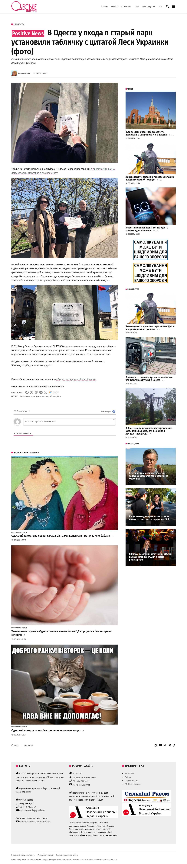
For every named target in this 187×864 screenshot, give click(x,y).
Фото (59, 396)
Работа (128, 777)
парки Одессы (36, 396)
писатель (45, 396)
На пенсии (130, 773)
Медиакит (77, 773)
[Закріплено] (173, 6)
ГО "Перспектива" (133, 784)
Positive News (25, 396)
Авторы (28, 745)
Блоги (137, 7)
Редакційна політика (45, 855)
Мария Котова (24, 73)
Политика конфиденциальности (23, 855)
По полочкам (126, 7)
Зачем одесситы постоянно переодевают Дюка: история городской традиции (150, 178)
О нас (160, 7)
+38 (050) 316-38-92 (80, 781)
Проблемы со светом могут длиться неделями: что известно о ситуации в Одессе (149, 379)
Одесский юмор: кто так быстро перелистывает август (46, 730)
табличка (53, 396)
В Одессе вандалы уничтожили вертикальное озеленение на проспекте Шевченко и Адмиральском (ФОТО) (149, 431)
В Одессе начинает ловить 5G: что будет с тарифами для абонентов (147, 229)
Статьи (113, 7)
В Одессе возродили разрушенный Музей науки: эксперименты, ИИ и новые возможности (150, 557)
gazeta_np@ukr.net (81, 785)
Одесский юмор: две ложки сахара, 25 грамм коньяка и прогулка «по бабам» (60, 535)
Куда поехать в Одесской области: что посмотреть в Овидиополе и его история (146, 133)
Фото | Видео (147, 7)
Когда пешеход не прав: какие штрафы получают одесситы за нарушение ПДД (149, 518)
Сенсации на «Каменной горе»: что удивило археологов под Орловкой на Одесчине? (148, 476)
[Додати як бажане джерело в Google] (54, 392)
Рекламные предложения (84, 777)
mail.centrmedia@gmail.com (32, 810)
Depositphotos (131, 780)
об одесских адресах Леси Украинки (76, 379)
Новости (104, 7)
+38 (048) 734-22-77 (27, 807)
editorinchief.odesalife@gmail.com (35, 821)
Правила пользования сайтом (67, 855)
